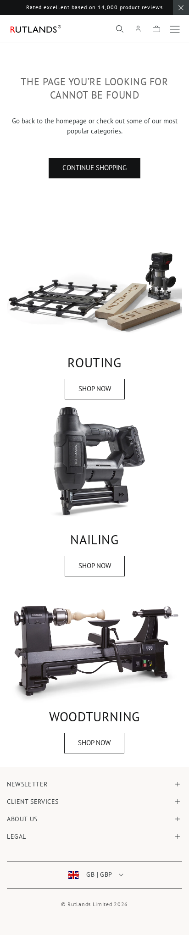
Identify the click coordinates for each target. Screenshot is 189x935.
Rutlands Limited (89, 904)
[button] (119, 29)
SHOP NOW (94, 388)
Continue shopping (94, 167)
